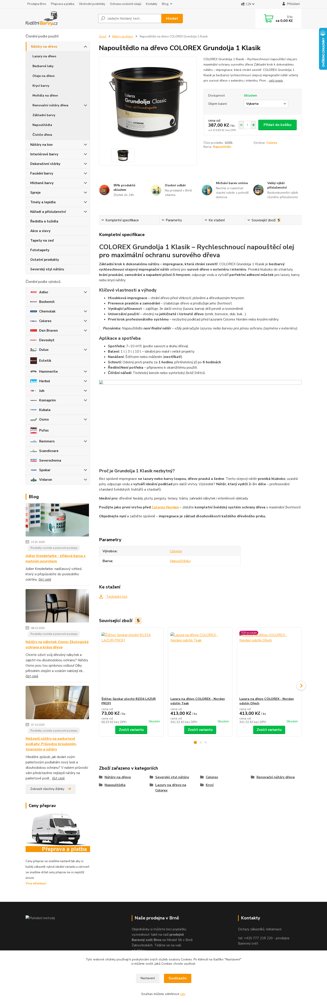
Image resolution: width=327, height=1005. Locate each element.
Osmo (44, 419)
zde (182, 994)
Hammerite (48, 371)
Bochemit (47, 302)
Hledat (172, 18)
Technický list (116, 596)
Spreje (35, 192)
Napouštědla (42, 125)
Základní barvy (43, 115)
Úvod (102, 37)
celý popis (276, 80)
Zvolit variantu (131, 729)
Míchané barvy (42, 183)
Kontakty (151, 4)
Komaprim (47, 400)
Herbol (44, 381)
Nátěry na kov (41, 144)
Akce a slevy (40, 231)
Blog (165, 4)
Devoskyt (46, 340)
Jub (41, 390)
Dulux (43, 349)
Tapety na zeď (42, 240)
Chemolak (47, 311)
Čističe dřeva (42, 135)
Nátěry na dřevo (44, 46)
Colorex (45, 321)
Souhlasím (178, 978)
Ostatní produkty (44, 259)
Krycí (210, 785)
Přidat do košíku (277, 124)
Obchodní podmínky (92, 4)
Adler (43, 292)
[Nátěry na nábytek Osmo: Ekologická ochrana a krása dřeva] (57, 606)
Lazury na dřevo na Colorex (170, 788)
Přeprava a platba (62, 4)
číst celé (44, 579)
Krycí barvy (40, 86)
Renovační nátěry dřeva (50, 105)
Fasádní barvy (41, 173)
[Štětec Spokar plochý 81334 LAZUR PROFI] (131, 662)
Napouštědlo (222, 147)
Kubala (44, 410)
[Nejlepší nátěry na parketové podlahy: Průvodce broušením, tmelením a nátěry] (57, 703)
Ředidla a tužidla (44, 221)
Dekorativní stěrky (45, 164)
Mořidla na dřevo (45, 95)
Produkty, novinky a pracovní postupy (53, 548)
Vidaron (45, 479)
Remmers (47, 441)
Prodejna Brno (36, 4)
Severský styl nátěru (47, 269)
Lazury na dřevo (44, 56)
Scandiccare (49, 451)
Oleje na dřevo (43, 76)
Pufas (44, 430)
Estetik (45, 360)
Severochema (50, 460)
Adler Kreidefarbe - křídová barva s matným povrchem (56, 558)
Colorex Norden (165, 507)
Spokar (44, 470)
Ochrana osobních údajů (125, 4)
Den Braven (48, 330)
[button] (195, 742)
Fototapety (39, 250)
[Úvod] (60, 18)
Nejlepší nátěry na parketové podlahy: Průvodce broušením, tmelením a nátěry (51, 744)
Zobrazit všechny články (47, 789)
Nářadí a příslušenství (48, 212)
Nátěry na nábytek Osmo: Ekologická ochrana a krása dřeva (57, 644)
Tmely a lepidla (43, 202)
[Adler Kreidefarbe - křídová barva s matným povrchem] (57, 520)
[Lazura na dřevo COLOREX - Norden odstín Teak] (200, 662)
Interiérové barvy (44, 154)
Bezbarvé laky (42, 66)
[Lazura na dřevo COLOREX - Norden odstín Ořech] (269, 662)
